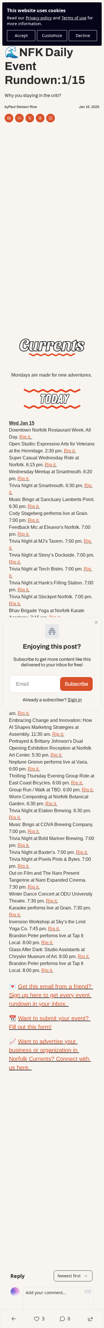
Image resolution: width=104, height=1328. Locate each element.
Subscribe (76, 684)
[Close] (96, 622)
